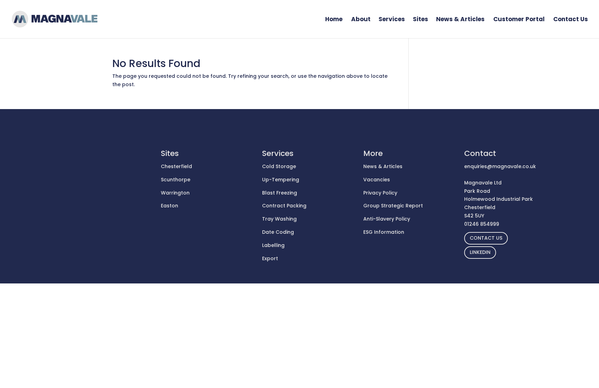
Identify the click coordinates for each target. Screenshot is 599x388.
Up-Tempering (280, 179)
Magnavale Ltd (483, 182)
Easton (169, 205)
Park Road (477, 191)
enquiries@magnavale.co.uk (500, 166)
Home (333, 20)
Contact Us (570, 20)
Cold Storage (279, 166)
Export (270, 258)
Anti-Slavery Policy (386, 218)
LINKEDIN (480, 252)
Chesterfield (176, 166)
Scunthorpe (175, 179)
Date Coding (278, 232)
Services (392, 20)
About (361, 20)
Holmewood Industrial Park (498, 199)
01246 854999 (481, 224)
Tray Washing (279, 218)
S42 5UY (474, 215)
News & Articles (460, 20)
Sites (420, 20)
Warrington (175, 192)
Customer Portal (519, 20)
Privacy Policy (380, 192)
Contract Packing (284, 205)
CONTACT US (486, 237)
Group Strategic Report (393, 205)
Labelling (273, 245)
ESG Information (383, 232)
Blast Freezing (279, 192)
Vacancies (376, 179)
